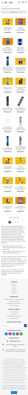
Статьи (14, 288)
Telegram (13, 333)
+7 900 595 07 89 (21, 261)
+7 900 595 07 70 (11, 261)
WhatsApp (21, 333)
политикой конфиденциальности (18, 388)
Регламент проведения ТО (14, 303)
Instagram (9, 333)
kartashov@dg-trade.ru (12, 344)
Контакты (14, 293)
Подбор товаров (14, 318)
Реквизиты (14, 291)
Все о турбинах (14, 305)
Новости (14, 284)
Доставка (14, 314)
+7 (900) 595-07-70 (14, 341)
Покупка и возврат (14, 309)
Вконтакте (6, 333)
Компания (14, 282)
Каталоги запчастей (14, 301)
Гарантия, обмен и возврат (14, 316)
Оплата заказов (14, 312)
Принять (14, 392)
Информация (14, 296)
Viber (17, 333)
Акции (14, 286)
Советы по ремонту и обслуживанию (14, 299)
